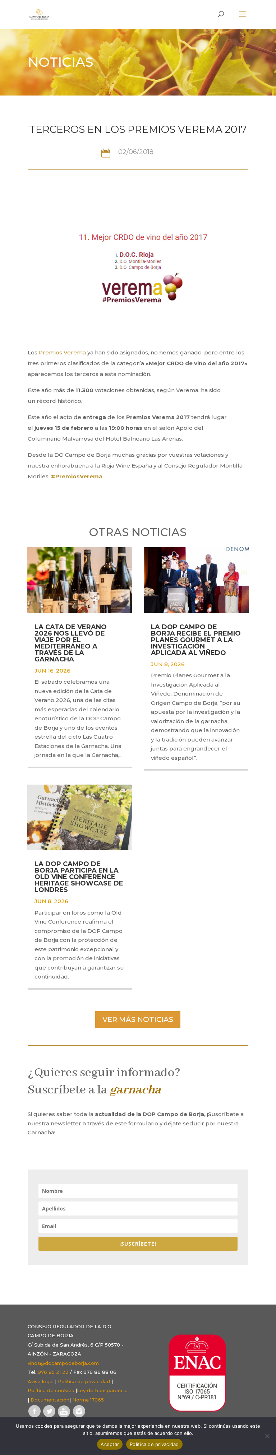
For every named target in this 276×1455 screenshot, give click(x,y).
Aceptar (110, 1444)
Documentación (50, 1400)
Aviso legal (41, 1381)
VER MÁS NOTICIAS (137, 1019)
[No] (267, 1436)
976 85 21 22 (53, 1372)
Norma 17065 (88, 1400)
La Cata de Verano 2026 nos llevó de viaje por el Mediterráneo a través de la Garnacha (70, 643)
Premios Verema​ (62, 352)
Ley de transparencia (102, 1390)
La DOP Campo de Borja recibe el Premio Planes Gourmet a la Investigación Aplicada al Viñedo (196, 640)
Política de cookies (51, 1390)
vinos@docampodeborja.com (63, 1363)
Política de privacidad (84, 1381)
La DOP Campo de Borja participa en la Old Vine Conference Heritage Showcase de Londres (78, 877)
